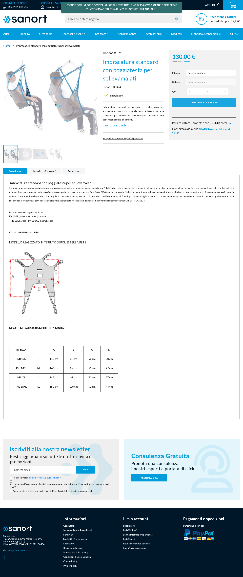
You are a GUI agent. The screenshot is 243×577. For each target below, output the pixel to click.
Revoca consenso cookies (136, 543)
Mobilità (25, 34)
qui (229, 122)
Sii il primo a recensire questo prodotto (123, 138)
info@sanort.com (16, 550)
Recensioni (73, 171)
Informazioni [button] (74, 519)
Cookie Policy (70, 561)
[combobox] (123, 19)
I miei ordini (129, 525)
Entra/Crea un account (135, 547)
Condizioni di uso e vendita (77, 556)
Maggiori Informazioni (44, 171)
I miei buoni (129, 539)
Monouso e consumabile (206, 34)
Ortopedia (45, 34)
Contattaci (69, 525)
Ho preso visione (36, 477)
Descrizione (15, 171)
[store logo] (32, 19)
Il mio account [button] (135, 519)
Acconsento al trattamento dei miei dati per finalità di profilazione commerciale (53, 491)
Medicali (176, 34)
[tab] (15, 171)
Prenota (50, 6)
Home (7, 45)
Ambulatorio (154, 34)
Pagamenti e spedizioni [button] (203, 519)
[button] (5, 97)
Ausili (6, 34)
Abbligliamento (127, 34)
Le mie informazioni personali (138, 534)
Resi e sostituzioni (72, 547)
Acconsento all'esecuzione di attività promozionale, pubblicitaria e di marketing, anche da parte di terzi (59, 485)
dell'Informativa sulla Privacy (44, 477)
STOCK (235, 34)
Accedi (210, 4)
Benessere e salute (73, 34)
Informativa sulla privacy (75, 552)
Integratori (101, 34)
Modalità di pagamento (75, 539)
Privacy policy (70, 565)
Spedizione (69, 543)
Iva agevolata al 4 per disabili (77, 530)
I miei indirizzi (130, 530)
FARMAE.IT (150, 8)
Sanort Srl (68, 534)
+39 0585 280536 (18, 6)
